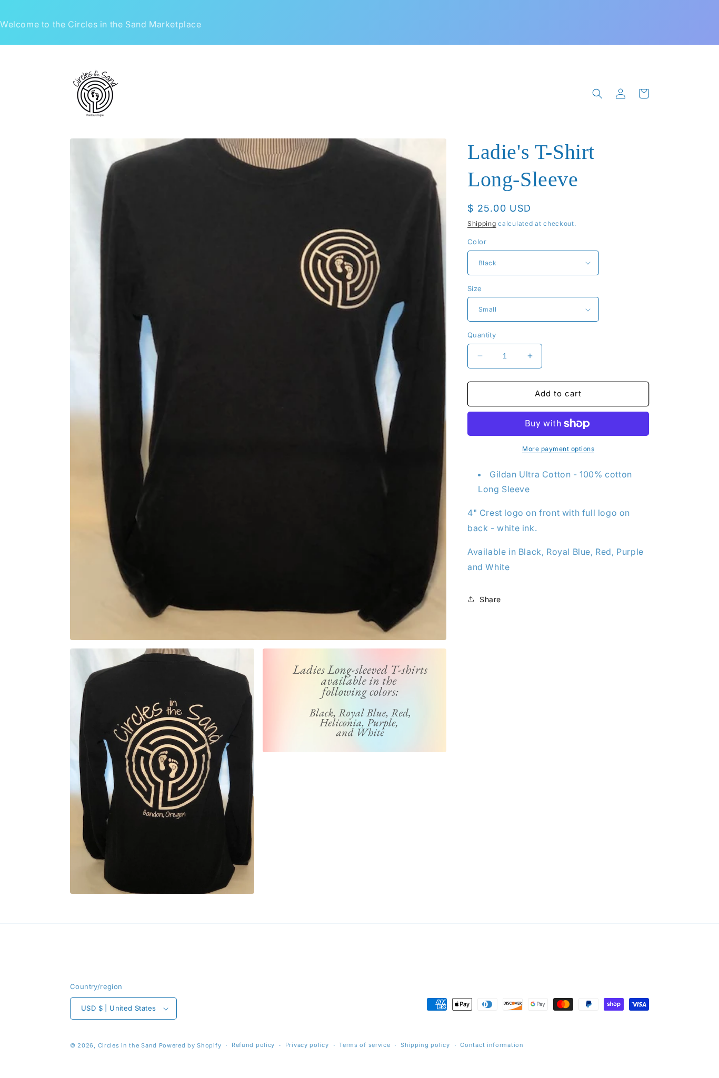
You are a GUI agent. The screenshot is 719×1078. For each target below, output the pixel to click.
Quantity (481, 335)
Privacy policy (307, 1045)
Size (474, 288)
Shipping (481, 223)
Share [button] (490, 599)
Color (476, 241)
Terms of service (364, 1045)
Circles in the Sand (127, 1045)
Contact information (491, 1045)
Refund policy (253, 1045)
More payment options (558, 449)
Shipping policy (425, 1045)
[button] (597, 93)
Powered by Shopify (190, 1045)
